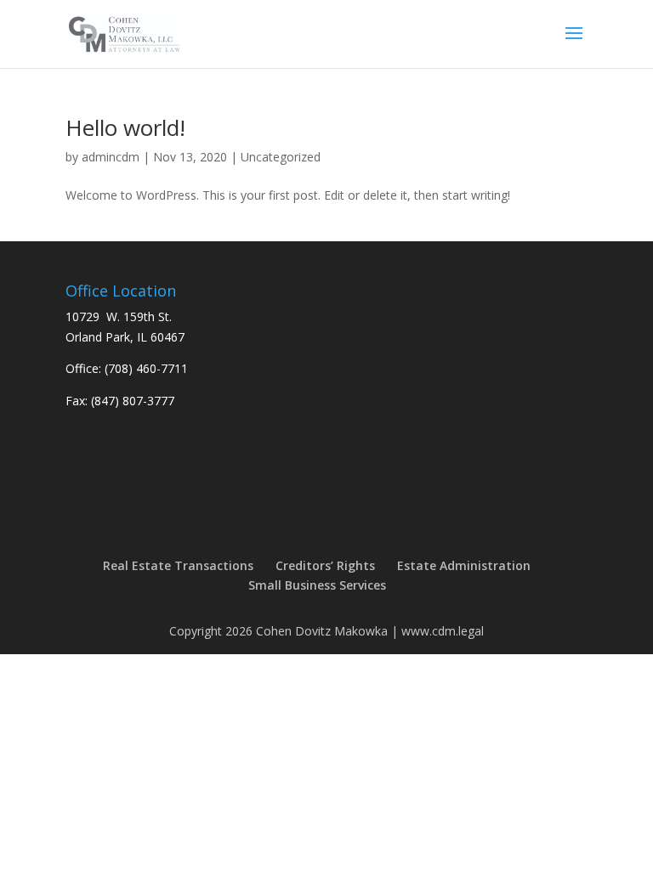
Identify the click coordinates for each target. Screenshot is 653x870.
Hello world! (125, 127)
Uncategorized (281, 157)
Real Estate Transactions (178, 565)
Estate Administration (464, 565)
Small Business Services (317, 585)
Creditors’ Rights (325, 565)
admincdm (110, 157)
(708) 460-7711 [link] (146, 368)
